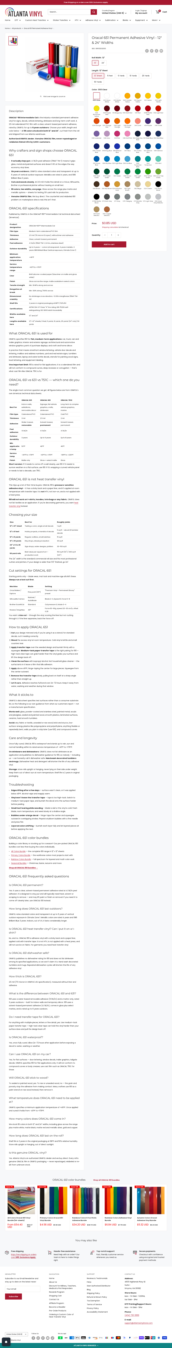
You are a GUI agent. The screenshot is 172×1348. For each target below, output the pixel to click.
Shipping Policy (93, 1293)
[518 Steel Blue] (148, 134)
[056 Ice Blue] (127, 159)
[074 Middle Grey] (138, 197)
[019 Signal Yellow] (138, 96)
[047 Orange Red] (107, 121)
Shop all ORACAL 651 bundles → (23, 867)
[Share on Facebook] (147, 50)
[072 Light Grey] (148, 197)
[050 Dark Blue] (158, 134)
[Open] (6, 1342)
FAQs (89, 1282)
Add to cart (109, 244)
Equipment (140, 20)
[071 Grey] (117, 197)
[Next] (167, 1207)
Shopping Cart (55, 1295)
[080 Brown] (96, 184)
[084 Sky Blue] (107, 159)
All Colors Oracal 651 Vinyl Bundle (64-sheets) (19, 1219)
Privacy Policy (93, 1308)
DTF (16, 20)
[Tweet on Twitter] (156, 50)
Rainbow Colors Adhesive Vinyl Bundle (118, 1219)
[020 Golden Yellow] (127, 96)
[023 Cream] (148, 184)
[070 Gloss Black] (158, 184)
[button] (86, 1345)
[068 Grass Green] (127, 171)
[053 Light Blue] (117, 159)
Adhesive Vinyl (91, 20)
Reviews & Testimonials (97, 1278)
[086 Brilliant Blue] (117, 146)
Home (7, 20)
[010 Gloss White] (107, 96)
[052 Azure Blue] (96, 159)
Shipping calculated (110, 227)
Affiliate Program (56, 1303)
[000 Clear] (96, 96)
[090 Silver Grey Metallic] (158, 197)
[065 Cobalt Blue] (96, 146)
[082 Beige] (138, 184)
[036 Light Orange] (117, 121)
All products (16, 28)
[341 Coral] (138, 121)
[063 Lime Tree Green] (158, 171)
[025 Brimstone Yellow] (96, 108)
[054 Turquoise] (148, 159)
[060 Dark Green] (96, 171)
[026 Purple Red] (107, 108)
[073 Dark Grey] (107, 197)
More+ (155, 20)
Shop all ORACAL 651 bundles (106, 1180)
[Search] (94, 12)
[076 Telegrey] (127, 197)
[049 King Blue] (107, 146)
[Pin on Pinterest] (151, 50)
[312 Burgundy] (117, 108)
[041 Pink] (117, 134)
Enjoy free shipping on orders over (23, 1256)
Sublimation (110, 20)
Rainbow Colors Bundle (21, 859)
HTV (76, 20)
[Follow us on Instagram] (38, 1338)
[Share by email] (161, 50)
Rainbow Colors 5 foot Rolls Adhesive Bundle (84, 1219)
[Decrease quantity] (105, 235)
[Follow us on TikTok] (52, 1338)
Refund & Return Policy (97, 1297)
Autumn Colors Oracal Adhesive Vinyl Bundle (147, 1219)
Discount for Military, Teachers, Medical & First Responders (62, 1287)
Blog (89, 1289)
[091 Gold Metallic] (96, 209)
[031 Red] (138, 108)
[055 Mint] (158, 159)
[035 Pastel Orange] (127, 121)
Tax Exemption (93, 1300)
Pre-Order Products (57, 1310)
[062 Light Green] (138, 171)
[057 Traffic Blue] (138, 146)
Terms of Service (94, 1304)
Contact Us (54, 1299)
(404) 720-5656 (132, 1315)
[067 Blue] (127, 146)
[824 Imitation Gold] (117, 184)
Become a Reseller (57, 1307)
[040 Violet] (158, 121)
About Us (53, 1282)
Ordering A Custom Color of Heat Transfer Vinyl (61, 1315)
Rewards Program (56, 1292)
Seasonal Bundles (18, 863)
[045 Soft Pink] (127, 134)
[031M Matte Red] (148, 108)
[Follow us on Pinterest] (43, 1338)
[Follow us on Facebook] (33, 1338)
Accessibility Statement (97, 1312)
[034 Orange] (96, 121)
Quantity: (96, 235)
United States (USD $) (14, 1334)
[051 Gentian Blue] (148, 146)
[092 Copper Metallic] (107, 209)
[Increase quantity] (118, 235)
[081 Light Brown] (127, 184)
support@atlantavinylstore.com (139, 1323)
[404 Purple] (148, 121)
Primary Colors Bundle (20, 855)
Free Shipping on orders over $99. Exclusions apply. (86, 2)
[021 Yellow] (148, 96)
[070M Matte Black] (96, 197)
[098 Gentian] (158, 146)
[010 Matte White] (117, 96)
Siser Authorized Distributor (98, 1286)
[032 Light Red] (158, 108)
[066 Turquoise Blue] (138, 159)
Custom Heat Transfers (35, 20)
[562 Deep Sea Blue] (138, 134)
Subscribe (13, 1296)
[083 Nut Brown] (107, 184)
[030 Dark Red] (127, 108)
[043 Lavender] (96, 134)
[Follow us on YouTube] (47, 1338)
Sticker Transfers (60, 20)
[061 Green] (117, 171)
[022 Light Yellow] (158, 96)
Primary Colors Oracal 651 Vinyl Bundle (51, 1219)
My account (141, 13)
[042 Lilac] (107, 134)
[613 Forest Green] (107, 171)
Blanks (125, 20)
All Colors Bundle (18, 851)
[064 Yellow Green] (148, 171)
